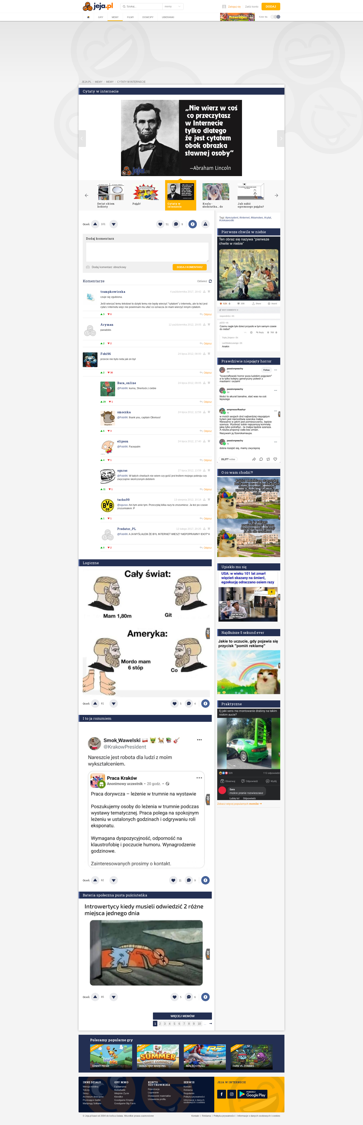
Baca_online (126, 383)
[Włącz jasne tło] (272, 16)
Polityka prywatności (194, 1097)
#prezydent (231, 217)
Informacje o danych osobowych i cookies (194, 1101)
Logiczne (91, 562)
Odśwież (202, 281)
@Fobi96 (122, 388)
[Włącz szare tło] (275, 16)
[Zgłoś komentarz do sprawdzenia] (205, 291)
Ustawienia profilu (157, 1099)
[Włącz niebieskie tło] (278, 16)
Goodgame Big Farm (124, 1103)
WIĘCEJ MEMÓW (183, 1016)
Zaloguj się (234, 6)
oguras (122, 470)
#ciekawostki (226, 220)
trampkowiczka (112, 292)
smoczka (124, 412)
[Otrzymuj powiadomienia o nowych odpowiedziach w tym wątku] (210, 353)
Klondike (118, 1097)
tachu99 (123, 500)
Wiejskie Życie (121, 1093)
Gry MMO (121, 1082)
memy (99, 82)
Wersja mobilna (90, 1087)
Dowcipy (147, 17)
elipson (122, 441)
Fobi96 (105, 354)
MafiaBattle (119, 1090)
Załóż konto (251, 6)
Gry (100, 17)
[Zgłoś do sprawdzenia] (205, 224)
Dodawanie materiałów (159, 1096)
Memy (115, 17)
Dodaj (271, 6)
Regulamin (189, 1093)
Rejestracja (153, 1089)
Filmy (130, 17)
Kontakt (187, 1087)
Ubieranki (168, 17)
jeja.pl (86, 82)
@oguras (122, 505)
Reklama (188, 1090)
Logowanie (153, 1092)
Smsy (86, 1093)
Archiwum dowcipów (93, 1097)
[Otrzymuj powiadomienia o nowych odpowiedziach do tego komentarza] (210, 291)
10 (199, 1023)
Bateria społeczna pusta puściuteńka (115, 895)
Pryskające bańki (91, 1100)
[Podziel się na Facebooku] (192, 224)
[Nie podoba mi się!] (118, 224)
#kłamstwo (257, 217)
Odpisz (208, 314)
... (205, 1023)
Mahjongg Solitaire (92, 1103)
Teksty (86, 1090)
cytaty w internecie (131, 82)
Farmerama (120, 1087)
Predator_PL (126, 529)
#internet (244, 217)
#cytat (267, 217)
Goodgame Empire (123, 1100)
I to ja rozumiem (97, 718)
